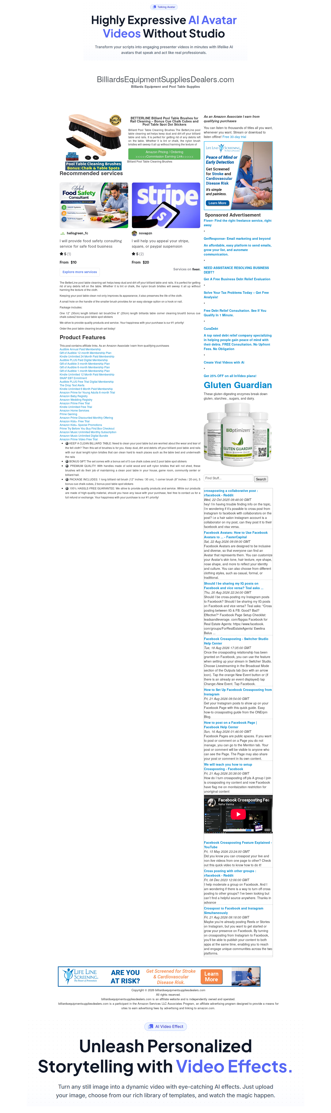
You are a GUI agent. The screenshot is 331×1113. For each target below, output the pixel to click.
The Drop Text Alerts (72, 385)
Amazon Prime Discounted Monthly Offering (86, 417)
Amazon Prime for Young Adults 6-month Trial (87, 392)
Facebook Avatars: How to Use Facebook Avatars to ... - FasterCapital (236, 534)
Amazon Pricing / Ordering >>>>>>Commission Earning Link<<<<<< (164, 153)
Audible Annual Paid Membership (80, 349)
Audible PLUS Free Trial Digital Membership (87, 381)
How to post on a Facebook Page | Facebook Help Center (230, 724)
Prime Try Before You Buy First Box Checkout (87, 428)
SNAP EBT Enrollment (73, 378)
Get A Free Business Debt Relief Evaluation (237, 279)
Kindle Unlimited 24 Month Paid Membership (87, 356)
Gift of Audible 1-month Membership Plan (85, 371)
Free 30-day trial (234, 136)
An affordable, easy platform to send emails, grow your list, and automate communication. (238, 249)
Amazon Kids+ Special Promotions (81, 425)
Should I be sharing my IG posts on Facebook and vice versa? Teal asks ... (233, 585)
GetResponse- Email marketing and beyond (237, 238)
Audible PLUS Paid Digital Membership (84, 360)
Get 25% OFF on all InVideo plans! (230, 375)
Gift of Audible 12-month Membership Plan (85, 353)
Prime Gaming (68, 414)
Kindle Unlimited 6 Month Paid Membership (86, 389)
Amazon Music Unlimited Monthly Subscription (88, 432)
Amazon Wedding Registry (76, 399)
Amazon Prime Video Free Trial (79, 439)
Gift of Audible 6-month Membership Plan (85, 367)
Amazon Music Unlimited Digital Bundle (84, 435)
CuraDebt (211, 328)
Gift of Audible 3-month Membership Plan (85, 363)
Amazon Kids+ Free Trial (75, 421)
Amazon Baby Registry (74, 396)
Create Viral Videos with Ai (224, 362)
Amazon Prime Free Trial (75, 403)
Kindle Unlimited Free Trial (76, 407)
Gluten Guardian (238, 384)
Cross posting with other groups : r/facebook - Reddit (230, 873)
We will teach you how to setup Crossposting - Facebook (228, 766)
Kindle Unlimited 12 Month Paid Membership (87, 374)
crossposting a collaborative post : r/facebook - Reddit (231, 492)
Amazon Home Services (74, 410)
